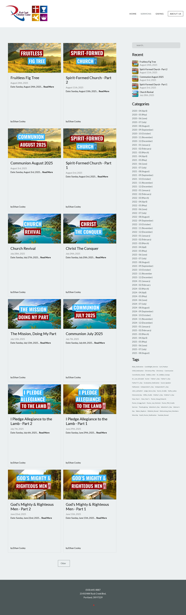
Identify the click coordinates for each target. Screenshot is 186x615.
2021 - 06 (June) (139, 164)
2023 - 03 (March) (140, 243)
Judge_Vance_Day (150, 391)
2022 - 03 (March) (140, 198)
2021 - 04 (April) (139, 156)
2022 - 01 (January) (141, 190)
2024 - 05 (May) (139, 296)
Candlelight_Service (151, 367)
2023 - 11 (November (142, 273)
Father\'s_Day (165, 379)
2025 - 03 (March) (140, 334)
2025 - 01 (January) (141, 326)
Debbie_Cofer (151, 375)
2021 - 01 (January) (141, 145)
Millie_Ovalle (147, 395)
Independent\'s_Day (162, 387)
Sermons (146, 13)
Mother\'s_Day (169, 395)
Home (132, 13)
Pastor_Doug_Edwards (158, 399)
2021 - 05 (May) (139, 160)
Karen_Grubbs (162, 391)
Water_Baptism (141, 411)
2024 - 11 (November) (142, 319)
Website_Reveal (153, 411)
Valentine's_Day (154, 407)
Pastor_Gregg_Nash (139, 403)
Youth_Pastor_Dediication (148, 415)
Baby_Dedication (137, 367)
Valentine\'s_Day (166, 407)
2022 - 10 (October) (141, 224)
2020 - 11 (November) (142, 137)
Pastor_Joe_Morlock (154, 403)
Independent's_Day (147, 387)
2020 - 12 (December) (142, 141)
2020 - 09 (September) (142, 130)
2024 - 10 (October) (141, 315)
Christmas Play (150, 371)
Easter (147, 379)
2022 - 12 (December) (142, 232)
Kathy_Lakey (172, 391)
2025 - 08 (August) (141, 353)
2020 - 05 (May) (139, 114)
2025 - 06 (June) (139, 345)
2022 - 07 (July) (139, 213)
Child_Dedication (138, 371)
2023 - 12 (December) (142, 277)
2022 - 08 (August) (141, 217)
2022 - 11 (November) (142, 228)
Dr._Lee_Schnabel (138, 379)
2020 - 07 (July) (139, 122)
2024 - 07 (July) (139, 304)
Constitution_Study (138, 375)
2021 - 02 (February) (141, 148)
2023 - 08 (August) (141, 262)
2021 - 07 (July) (139, 167)
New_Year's (136, 399)
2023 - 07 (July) (139, 258)
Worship (135, 415)
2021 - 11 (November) (142, 183)
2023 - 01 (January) (141, 236)
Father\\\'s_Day (137, 383)
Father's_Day (155, 379)
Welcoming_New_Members (169, 411)
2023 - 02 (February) (141, 239)
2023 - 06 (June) (139, 254)
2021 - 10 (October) (141, 179)
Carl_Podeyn (163, 367)
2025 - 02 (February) (141, 330)
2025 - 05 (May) (139, 341)
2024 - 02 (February (141, 285)
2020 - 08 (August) (141, 126)
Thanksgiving (143, 407)
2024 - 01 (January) (141, 281)
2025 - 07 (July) (139, 349)
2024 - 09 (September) (142, 311)
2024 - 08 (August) (141, 307)
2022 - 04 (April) (139, 201)
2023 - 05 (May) (139, 251)
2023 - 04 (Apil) (139, 247)
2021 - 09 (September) (142, 175)
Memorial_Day (137, 395)
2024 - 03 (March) (140, 289)
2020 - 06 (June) (139, 118)
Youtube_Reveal (163, 415)
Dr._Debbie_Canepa (163, 375)
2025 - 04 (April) (139, 338)
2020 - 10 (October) (141, 133)
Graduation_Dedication (151, 383)
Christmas (159, 371)
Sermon (135, 407)
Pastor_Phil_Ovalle (168, 403)
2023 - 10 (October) (141, 270)
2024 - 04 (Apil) (139, 292)
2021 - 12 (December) (142, 186)
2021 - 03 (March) (140, 152)
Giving (160, 13)
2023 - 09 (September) (142, 266)
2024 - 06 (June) (139, 300)
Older (64, 563)
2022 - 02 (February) (141, 194)
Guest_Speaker (166, 383)
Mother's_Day (158, 395)
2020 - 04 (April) (139, 111)
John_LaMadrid (137, 391)
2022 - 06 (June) (139, 209)
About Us (175, 13)
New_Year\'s (145, 399)
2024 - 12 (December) (142, 323)
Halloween (135, 387)
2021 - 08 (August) (141, 171)
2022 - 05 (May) (139, 205)
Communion (169, 371)
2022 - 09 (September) (142, 220)
